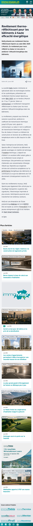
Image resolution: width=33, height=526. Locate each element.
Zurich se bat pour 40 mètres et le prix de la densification (15, 330)
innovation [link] (23, 207)
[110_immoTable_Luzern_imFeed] (16, 455)
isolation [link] (6, 153)
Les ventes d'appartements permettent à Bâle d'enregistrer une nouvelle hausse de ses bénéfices (16, 357)
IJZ (18, 209)
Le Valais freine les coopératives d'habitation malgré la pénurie (14, 411)
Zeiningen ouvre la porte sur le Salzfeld (14, 437)
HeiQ (10, 88)
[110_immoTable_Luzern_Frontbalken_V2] (16, 13)
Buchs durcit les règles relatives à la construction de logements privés (16, 250)
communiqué (6, 104)
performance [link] (6, 171)
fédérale (14, 204)
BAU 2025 (9, 98)
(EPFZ (26, 204)
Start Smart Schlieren (11, 212)
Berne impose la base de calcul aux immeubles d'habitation (15, 276)
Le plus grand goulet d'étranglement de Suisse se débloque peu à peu (16, 384)
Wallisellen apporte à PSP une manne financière (16, 490)
